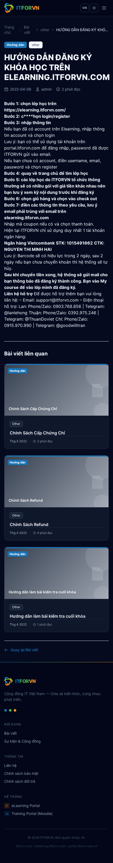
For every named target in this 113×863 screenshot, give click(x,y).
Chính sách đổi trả (19, 781)
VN (84, 8)
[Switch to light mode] (94, 8)
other (44, 29)
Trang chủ (9, 30)
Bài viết (27, 30)
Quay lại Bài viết (24, 650)
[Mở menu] (104, 8)
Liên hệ (10, 765)
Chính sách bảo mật (21, 773)
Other (16, 424)
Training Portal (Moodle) (29, 813)
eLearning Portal (23, 805)
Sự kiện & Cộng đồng (22, 741)
